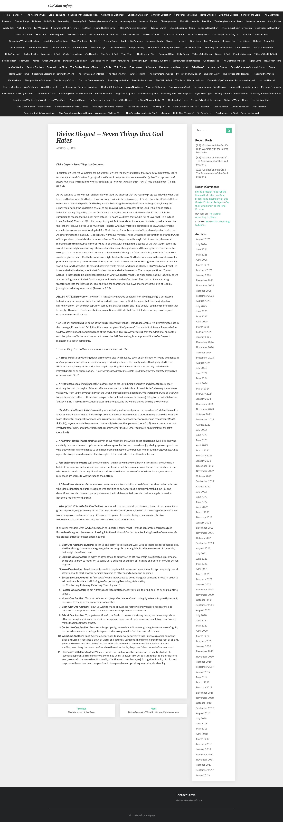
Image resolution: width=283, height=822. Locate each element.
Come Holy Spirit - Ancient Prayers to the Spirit (232, 80)
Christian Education (161, 14)
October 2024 (204, 352)
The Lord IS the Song (111, 86)
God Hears (195, 41)
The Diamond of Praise (233, 60)
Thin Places (120, 67)
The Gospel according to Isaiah (107, 106)
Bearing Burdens (35, 67)
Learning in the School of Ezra (266, 93)
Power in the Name (38, 47)
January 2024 (203, 398)
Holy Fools (49, 21)
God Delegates (211, 60)
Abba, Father (274, 21)
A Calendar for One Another (103, 34)
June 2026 (201, 249)
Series (16, 14)
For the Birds (14, 80)
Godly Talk (8, 27)
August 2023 (203, 424)
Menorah (165, 113)
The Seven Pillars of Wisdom (189, 80)
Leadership (63, 21)
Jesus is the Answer (142, 80)
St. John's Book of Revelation (206, 100)
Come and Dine (166, 54)
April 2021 (202, 568)
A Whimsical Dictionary (112, 14)
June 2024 (201, 372)
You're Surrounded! (264, 47)
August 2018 (203, 713)
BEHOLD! (95, 41)
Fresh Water (136, 67)
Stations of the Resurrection (83, 14)
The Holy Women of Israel (90, 73)
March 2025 (202, 326)
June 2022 (201, 496)
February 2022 (204, 517)
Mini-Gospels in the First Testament (191, 106)
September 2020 (205, 604)
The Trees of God (192, 47)
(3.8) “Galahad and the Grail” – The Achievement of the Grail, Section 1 (212, 173)
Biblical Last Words (189, 21)
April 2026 (202, 259)
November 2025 (205, 285)
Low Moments (211, 41)
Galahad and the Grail (227, 113)
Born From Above (120, 60)
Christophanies (168, 21)
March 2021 (202, 574)
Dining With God (240, 106)
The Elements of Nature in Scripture (78, 86)
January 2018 (203, 749)
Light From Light (203, 93)
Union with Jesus (51, 60)
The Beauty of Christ (64, 80)
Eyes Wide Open (57, 100)
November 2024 (205, 347)
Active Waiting (15, 67)
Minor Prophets (79, 41)
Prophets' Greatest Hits (255, 34)
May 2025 (201, 316)
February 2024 (204, 393)
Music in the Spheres (137, 106)
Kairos (36, 60)
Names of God (222, 54)
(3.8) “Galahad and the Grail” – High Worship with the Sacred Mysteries (212, 149)
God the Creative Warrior (92, 80)
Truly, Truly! (127, 54)
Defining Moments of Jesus (103, 21)
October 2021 (204, 537)
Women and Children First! (108, 113)
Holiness (36, 21)
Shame (169, 41)
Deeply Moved (243, 47)
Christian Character (138, 14)
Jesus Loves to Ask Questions (17, 93)
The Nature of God (36, 14)
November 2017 (205, 759)
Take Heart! (198, 67)
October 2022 (204, 476)
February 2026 (204, 269)
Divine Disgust (139, 60)
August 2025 (203, 300)
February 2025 (204, 331)
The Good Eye (98, 47)
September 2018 (205, 708)
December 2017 (205, 754)
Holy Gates (183, 54)
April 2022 (202, 506)
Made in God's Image (132, 41)
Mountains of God (50, 54)
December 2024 (205, 342)
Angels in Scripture (125, 93)
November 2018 (205, 697)
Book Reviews (259, 106)
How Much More (272, 60)
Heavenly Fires (57, 34)
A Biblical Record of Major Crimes (71, 106)
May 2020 (201, 625)
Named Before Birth (104, 27)
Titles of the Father (202, 54)
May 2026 (201, 254)
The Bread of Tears (46, 93)
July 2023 (201, 429)
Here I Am (41, 34)
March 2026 (202, 264)
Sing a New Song (134, 86)
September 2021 (205, 543)
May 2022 (201, 501)
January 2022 (203, 522)
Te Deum (86, 27)
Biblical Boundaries (160, 60)
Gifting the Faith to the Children (231, 93)
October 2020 (204, 599)
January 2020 (203, 646)
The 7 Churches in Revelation (236, 27)
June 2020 (201, 620)
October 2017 (204, 764)
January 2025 (203, 336)
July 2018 (201, 718)
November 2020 (205, 594)
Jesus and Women (255, 21)
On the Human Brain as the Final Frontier (212, 206)
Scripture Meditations (185, 14)
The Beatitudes (271, 14)
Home (7, 14)
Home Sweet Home (19, 73)
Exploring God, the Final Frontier (75, 93)
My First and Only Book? (188, 73)
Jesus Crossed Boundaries (186, 60)
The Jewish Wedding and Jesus (164, 47)
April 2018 (202, 733)
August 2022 (203, 486)
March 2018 (202, 738)
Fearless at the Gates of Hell (174, 67)
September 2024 (205, 357)
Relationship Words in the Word (29, 100)
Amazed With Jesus (156, 86)
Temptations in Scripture (55, 41)
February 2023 (204, 455)
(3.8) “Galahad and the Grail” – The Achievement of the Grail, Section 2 (212, 161)
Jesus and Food (17, 47)
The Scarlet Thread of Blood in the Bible (90, 67)
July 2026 (201, 244)
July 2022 (201, 491)
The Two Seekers (11, 86)
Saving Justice (31, 54)
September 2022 (205, 481)
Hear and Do (228, 41)
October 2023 (204, 414)
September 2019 (205, 666)
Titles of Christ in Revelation (132, 27)
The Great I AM (150, 34)
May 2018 (201, 728)
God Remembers (117, 47)
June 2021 (201, 558)
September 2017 (205, 769)
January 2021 (203, 584)
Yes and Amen (111, 41)
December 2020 (205, 589)
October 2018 (204, 702)
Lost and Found (267, 80)
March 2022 (202, 512)
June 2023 (201, 434)
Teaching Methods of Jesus (228, 21)
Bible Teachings (57, 14)
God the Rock (80, 47)
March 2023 (202, 450)
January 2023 (203, 460)
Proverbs (6, 21)
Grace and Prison (99, 60)
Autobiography (128, 21)
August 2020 (203, 610)
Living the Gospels (228, 14)
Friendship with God (118, 80)
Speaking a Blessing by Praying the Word (53, 73)
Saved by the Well (250, 113)
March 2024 (202, 388)
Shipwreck (150, 67)
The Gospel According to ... (226, 34)
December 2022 (205, 465)
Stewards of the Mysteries (65, 27)
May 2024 (201, 378)
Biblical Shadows (103, 93)
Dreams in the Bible (57, 67)
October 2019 (204, 661)
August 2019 (203, 671)
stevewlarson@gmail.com (189, 800)
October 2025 (204, 290)
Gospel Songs (22, 21)
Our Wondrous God (179, 86)
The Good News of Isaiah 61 (149, 100)
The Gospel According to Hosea (75, 113)
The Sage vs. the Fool (99, 100)
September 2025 (205, 295)
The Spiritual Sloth (260, 100)
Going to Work (231, 100)
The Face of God (109, 54)
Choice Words (221, 106)
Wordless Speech (77, 34)
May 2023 (201, 440)
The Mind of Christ (116, 73)
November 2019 (205, 656)
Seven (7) (269, 41)
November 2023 (205, 409)
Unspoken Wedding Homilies (24, 41)
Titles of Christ (158, 27)
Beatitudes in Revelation (267, 27)
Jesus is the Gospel (217, 67)
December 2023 (205, 403)
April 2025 (202, 321)
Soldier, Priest (9, 60)
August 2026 (203, 238)
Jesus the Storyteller (198, 34)
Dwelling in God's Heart (75, 60)
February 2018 (204, 744)
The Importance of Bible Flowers (209, 86)
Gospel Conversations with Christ (247, 67)
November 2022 (205, 470)
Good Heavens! (49, 86)
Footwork (24, 60)
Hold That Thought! (183, 113)
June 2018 (201, 723)
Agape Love (255, 60)
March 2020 (202, 635)
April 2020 (202, 630)
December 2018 (205, 692)
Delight (257, 41)
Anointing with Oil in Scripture (176, 93)
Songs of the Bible (250, 14)
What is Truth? (137, 73)
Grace (272, 67)
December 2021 (205, 527)
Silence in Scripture (148, 93)
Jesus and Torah (154, 41)
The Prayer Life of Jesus (160, 73)
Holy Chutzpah (12, 54)
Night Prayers (24, 27)
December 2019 (205, 651)
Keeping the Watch (264, 73)
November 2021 (205, 532)
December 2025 (205, 280)
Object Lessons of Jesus (182, 27)
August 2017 (203, 774)
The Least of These (178, 100)
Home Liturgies (208, 14)
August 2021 (203, 548)
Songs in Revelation (208, 27)
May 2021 (201, 563)
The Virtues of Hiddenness (237, 73)
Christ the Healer (130, 34)
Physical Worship (242, 54)
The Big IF (181, 41)
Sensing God (79, 21)
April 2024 (202, 383)
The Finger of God (146, 54)
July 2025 (201, 306)
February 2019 (204, 687)
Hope (245, 100)
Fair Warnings (41, 27)
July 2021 (201, 553)
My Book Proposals (271, 86)
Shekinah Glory (211, 73)
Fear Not (206, 21)
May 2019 (201, 677)
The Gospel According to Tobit (142, 113)
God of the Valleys (72, 54)
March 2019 (202, 682)
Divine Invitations (24, 34)
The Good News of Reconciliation (34, 106)
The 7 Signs (244, 41)
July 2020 (201, 615)
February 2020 (204, 640)
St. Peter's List (204, 113)
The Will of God (164, 80)
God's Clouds (31, 86)
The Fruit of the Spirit (173, 34)
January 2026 (203, 275)
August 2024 (203, 362)
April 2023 (202, 445)
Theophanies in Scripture (38, 80)
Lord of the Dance (122, 100)
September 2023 (205, 419)
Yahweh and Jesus (60, 47)
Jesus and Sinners (148, 21)
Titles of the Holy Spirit (266, 54)
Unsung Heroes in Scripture (244, 86)
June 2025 (201, 311)
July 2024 (201, 367)
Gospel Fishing (136, 47)
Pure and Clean (77, 100)
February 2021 (204, 579)
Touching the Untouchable (218, 47)
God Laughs (91, 54)
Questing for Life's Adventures (40, 113)
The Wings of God (160, 106)
